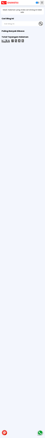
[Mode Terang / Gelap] (37, 3)
